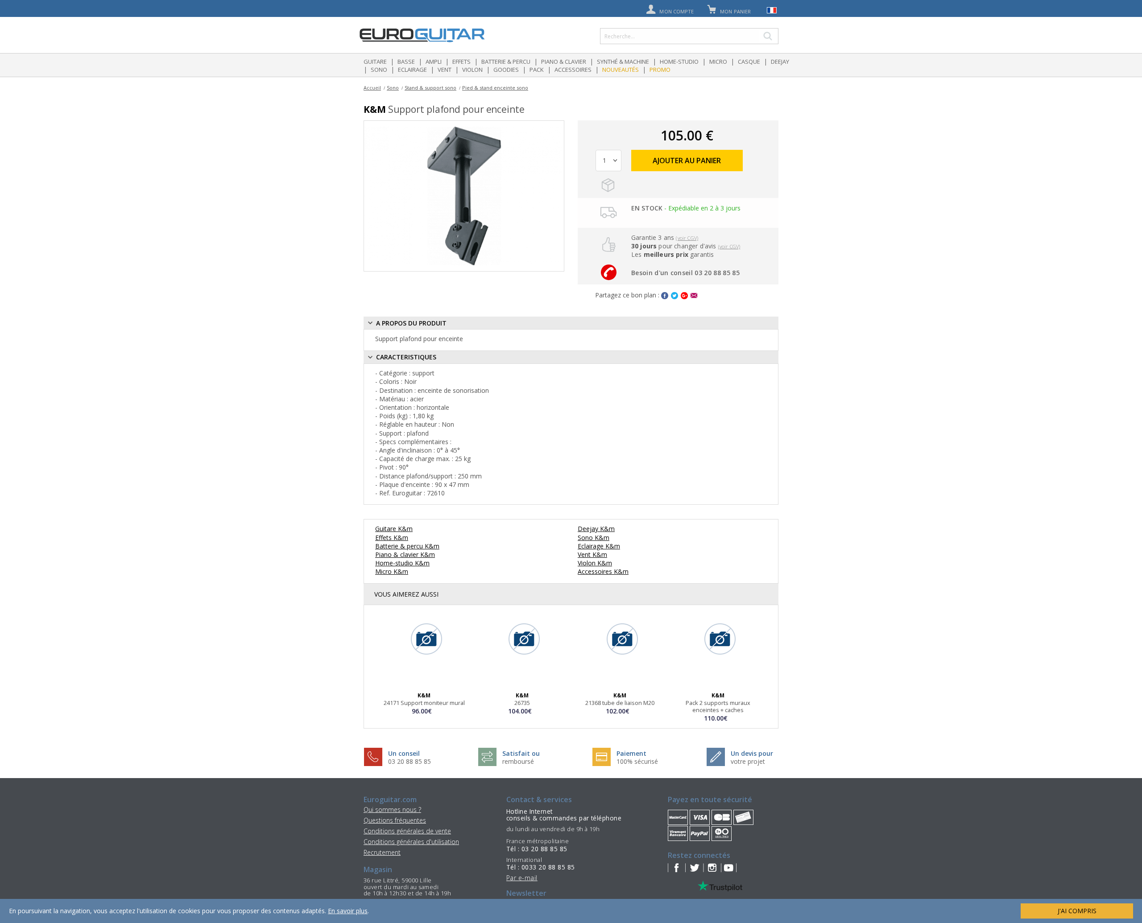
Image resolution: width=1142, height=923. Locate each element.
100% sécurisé (637, 761)
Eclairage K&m (599, 546)
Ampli (434, 62)
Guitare (375, 62)
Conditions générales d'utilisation (411, 841)
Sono (379, 70)
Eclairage (412, 70)
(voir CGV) (687, 238)
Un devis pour (752, 753)
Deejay (780, 62)
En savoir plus (348, 911)
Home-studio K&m (402, 563)
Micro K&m (391, 571)
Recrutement (382, 852)
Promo (660, 70)
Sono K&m (593, 537)
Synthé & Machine (623, 62)
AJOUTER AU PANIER (687, 160)
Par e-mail (522, 878)
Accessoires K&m (603, 571)
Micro (718, 62)
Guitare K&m (394, 528)
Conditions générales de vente (407, 831)
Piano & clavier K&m (405, 554)
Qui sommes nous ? (392, 809)
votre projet (748, 761)
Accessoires (573, 70)
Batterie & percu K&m (407, 546)
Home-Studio (679, 62)
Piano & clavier (563, 62)
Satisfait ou (521, 753)
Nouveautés (620, 70)
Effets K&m (391, 537)
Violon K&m (595, 563)
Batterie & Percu (505, 62)
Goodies (506, 70)
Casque (749, 62)
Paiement (631, 753)
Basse (406, 62)
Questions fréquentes (395, 820)
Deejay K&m (596, 528)
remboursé (518, 761)
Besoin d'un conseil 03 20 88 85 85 (685, 272)
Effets (461, 62)
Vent (444, 70)
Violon (472, 70)
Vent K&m (592, 554)
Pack (537, 70)
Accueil (372, 87)
